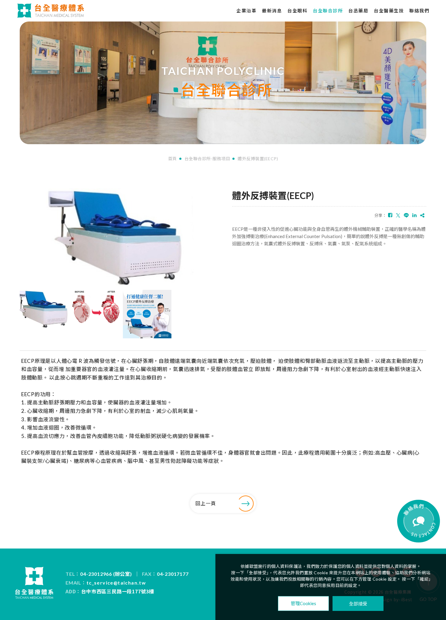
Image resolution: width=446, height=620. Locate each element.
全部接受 (358, 603)
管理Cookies (303, 603)
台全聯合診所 (328, 10)
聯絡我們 (419, 10)
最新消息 (272, 10)
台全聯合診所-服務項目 (207, 159)
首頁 (172, 159)
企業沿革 (246, 10)
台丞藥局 (358, 10)
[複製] (422, 215)
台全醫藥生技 (389, 10)
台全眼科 (297, 10)
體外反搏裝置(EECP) (258, 159)
